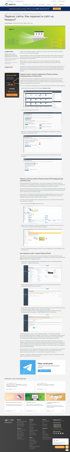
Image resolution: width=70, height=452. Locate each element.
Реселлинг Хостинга (21, 438)
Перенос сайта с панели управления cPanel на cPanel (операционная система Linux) (11, 55)
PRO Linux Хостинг (20, 432)
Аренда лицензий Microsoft (34, 446)
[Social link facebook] (54, 433)
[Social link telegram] (63, 433)
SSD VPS (30, 422)
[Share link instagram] (12, 70)
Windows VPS (31, 427)
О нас (43, 429)
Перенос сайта (32, 438)
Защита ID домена (20, 425)
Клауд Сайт (19, 437)
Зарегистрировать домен (22, 421)
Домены (49, 4)
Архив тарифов (32, 447)
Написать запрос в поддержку (58, 428)
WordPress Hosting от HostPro (45, 384)
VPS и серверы (41, 4)
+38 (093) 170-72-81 (57, 425)
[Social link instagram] (56, 433)
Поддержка (61, 4)
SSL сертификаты (32, 440)
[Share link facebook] (10, 70)
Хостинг (34, 4)
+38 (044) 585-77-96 (57, 427)
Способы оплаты (45, 434)
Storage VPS (31, 428)
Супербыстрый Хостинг (21, 429)
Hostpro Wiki (44, 424)
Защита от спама (32, 443)
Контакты (44, 431)
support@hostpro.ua (57, 422)
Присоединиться (45, 370)
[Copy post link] (5, 70)
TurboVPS (31, 425)
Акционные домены (21, 424)
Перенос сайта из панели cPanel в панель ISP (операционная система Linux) (12, 59)
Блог (43, 422)
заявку (46, 350)
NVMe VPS (31, 421)
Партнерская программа (47, 437)
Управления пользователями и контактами (53, 403)
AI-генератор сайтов (33, 441)
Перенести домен (20, 422)
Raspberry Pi (31, 431)
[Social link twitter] (58, 433)
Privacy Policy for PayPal (46, 438)
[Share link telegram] (7, 70)
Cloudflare (31, 444)
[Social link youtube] (60, 433)
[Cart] (51, 1)
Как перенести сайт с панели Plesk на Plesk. (11, 63)
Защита (54, 4)
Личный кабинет (45, 435)
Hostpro (26, 66)
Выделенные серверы (33, 430)
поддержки (53, 352)
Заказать (57, 8)
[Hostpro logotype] (10, 4)
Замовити (12, 94)
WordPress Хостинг (20, 435)
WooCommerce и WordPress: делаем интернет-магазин (16, 385)
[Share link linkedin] (14, 70)
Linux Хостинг (19, 431)
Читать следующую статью (42, 383)
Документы (44, 432)
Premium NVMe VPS (33, 424)
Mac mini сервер (32, 433)
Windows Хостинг (20, 434)
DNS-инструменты (45, 421)
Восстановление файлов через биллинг (14, 402)
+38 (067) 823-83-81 (57, 424)
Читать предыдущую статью (11, 383)
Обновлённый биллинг (30, 402)
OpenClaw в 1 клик (27, 4)
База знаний (44, 425)
